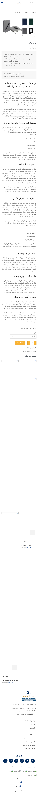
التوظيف (32, 728)
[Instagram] (33, 761)
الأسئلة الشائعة (30, 725)
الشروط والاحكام (30, 742)
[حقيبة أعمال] (10, 436)
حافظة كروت (23, 541)
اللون (34, 333)
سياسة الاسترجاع (30, 748)
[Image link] (28, 695)
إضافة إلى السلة (20, 342)
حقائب (12, 680)
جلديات (26, 12)
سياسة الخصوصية (29, 739)
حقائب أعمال (5, 680)
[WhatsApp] (5, 761)
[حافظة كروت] (28, 368)
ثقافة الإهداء (7, 315)
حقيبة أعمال (5, 676)
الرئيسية (33, 12)
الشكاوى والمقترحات (28, 745)
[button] (32, 532)
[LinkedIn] (11, 761)
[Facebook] (16, 761)
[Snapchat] (22, 761)
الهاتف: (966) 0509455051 (25, 714)
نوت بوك (17, 12)
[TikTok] (27, 761)
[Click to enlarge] (32, 35)
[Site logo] (19, 3)
